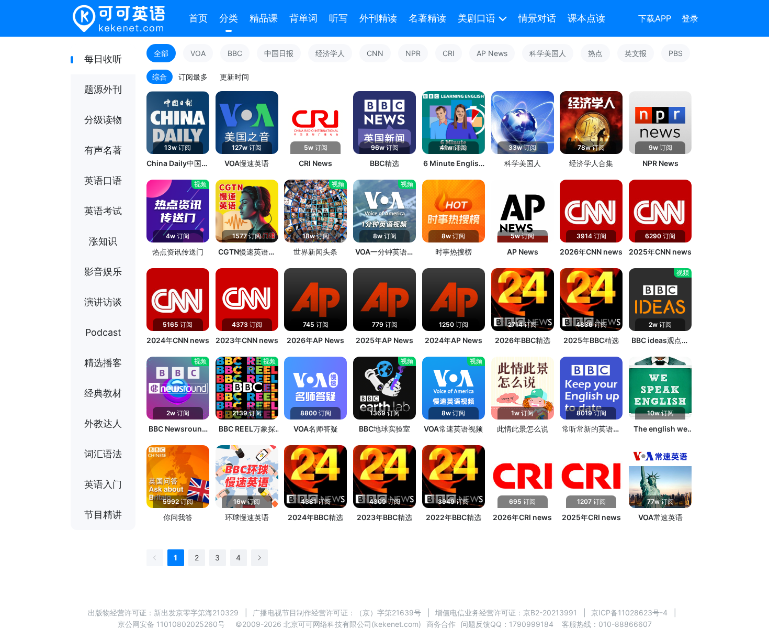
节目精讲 (103, 514)
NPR (413, 53)
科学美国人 (547, 53)
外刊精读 (378, 18)
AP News (492, 53)
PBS (676, 53)
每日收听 (103, 58)
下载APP (654, 18)
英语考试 (103, 210)
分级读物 (103, 119)
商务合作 (441, 624)
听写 (338, 18)
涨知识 (103, 241)
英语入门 (103, 484)
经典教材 (103, 393)
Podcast (103, 332)
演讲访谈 (103, 301)
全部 (161, 53)
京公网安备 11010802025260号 (171, 624)
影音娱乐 (103, 271)
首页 (198, 18)
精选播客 (103, 362)
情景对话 (537, 18)
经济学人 (330, 53)
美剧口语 (476, 18)
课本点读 (586, 18)
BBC (235, 53)
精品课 (264, 18)
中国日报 (278, 53)
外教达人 (103, 423)
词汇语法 (103, 453)
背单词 (303, 18)
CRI (449, 53)
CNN (375, 53)
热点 (595, 53)
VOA (198, 53)
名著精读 (427, 18)
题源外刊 (103, 89)
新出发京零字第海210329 (196, 612)
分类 (228, 18)
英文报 (636, 53)
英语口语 (103, 180)
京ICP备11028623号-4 (629, 612)
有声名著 (103, 150)
